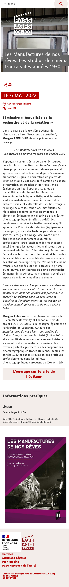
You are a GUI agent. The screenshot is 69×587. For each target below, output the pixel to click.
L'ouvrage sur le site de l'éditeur (34, 374)
